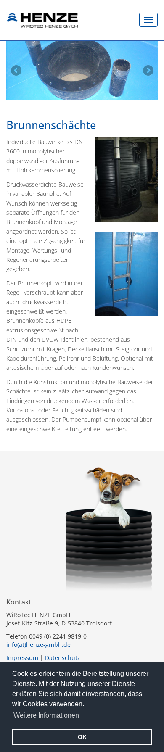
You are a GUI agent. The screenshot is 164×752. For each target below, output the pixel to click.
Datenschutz (62, 658)
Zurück (16, 70)
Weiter (148, 70)
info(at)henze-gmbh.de (38, 645)
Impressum (22, 658)
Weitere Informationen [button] (46, 715)
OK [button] (82, 737)
